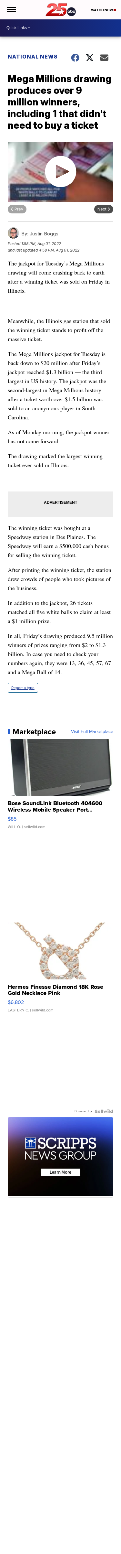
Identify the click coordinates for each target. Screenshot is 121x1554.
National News (33, 56)
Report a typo (23, 688)
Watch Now (102, 10)
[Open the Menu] (11, 10)
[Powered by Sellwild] (104, 1111)
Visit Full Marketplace (92, 731)
